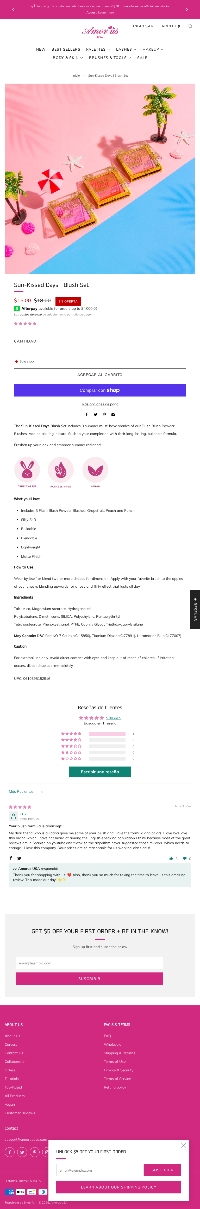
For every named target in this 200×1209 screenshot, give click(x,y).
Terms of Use (115, 1061)
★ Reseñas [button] (195, 609)
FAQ (107, 1035)
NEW (41, 49)
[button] (25, 323)
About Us (12, 1035)
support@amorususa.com (26, 1139)
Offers (10, 1070)
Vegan (10, 1104)
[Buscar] (190, 26)
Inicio (76, 75)
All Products (15, 1095)
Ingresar (143, 26)
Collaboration (16, 1061)
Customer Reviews (20, 1113)
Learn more (106, 12)
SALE (142, 57)
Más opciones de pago (100, 404)
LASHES (124, 49)
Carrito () (171, 26)
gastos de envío (31, 314)
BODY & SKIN (66, 57)
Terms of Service (117, 1078)
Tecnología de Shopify (19, 1202)
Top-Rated (13, 1087)
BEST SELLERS (66, 49)
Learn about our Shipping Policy (119, 1187)
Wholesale (112, 1044)
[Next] (186, 9)
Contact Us (14, 1053)
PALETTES (96, 49)
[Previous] (13, 9)
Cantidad (25, 341)
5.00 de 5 (113, 718)
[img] (20, 807)
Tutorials (12, 1078)
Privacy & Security (118, 1070)
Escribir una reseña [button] (100, 771)
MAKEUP (150, 49)
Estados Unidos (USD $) (21, 1181)
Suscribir (163, 1170)
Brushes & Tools (108, 57)
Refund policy (115, 1087)
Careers (11, 1044)
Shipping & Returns (119, 1053)
